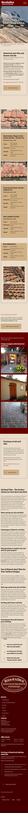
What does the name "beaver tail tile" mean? (14, 659)
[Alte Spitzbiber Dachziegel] (14, 274)
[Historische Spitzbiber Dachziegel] (14, 291)
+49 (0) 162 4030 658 (11, 728)
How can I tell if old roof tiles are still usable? (14, 645)
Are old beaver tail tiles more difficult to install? (14, 652)
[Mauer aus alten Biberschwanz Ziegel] (14, 388)
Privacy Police (5, 799)
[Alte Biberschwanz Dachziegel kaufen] (14, 360)
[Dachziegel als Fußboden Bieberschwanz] (14, 415)
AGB (13, 799)
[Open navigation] (25, 3)
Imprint (18, 799)
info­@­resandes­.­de (8, 731)
